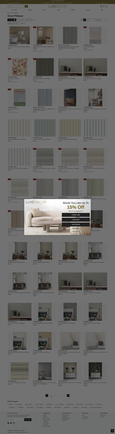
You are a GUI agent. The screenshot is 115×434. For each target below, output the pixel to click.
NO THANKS (76, 228)
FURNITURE (76, 215)
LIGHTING (76, 219)
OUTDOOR (76, 224)
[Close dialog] (89, 201)
